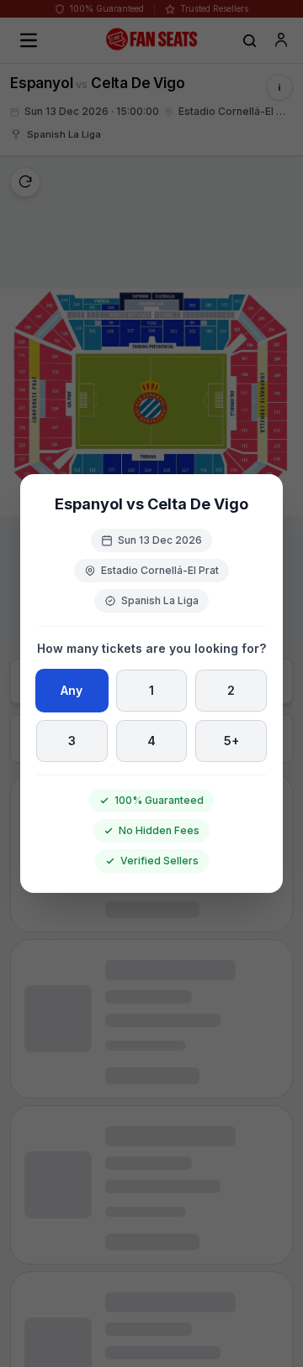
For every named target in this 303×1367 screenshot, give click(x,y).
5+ (231, 740)
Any (71, 690)
